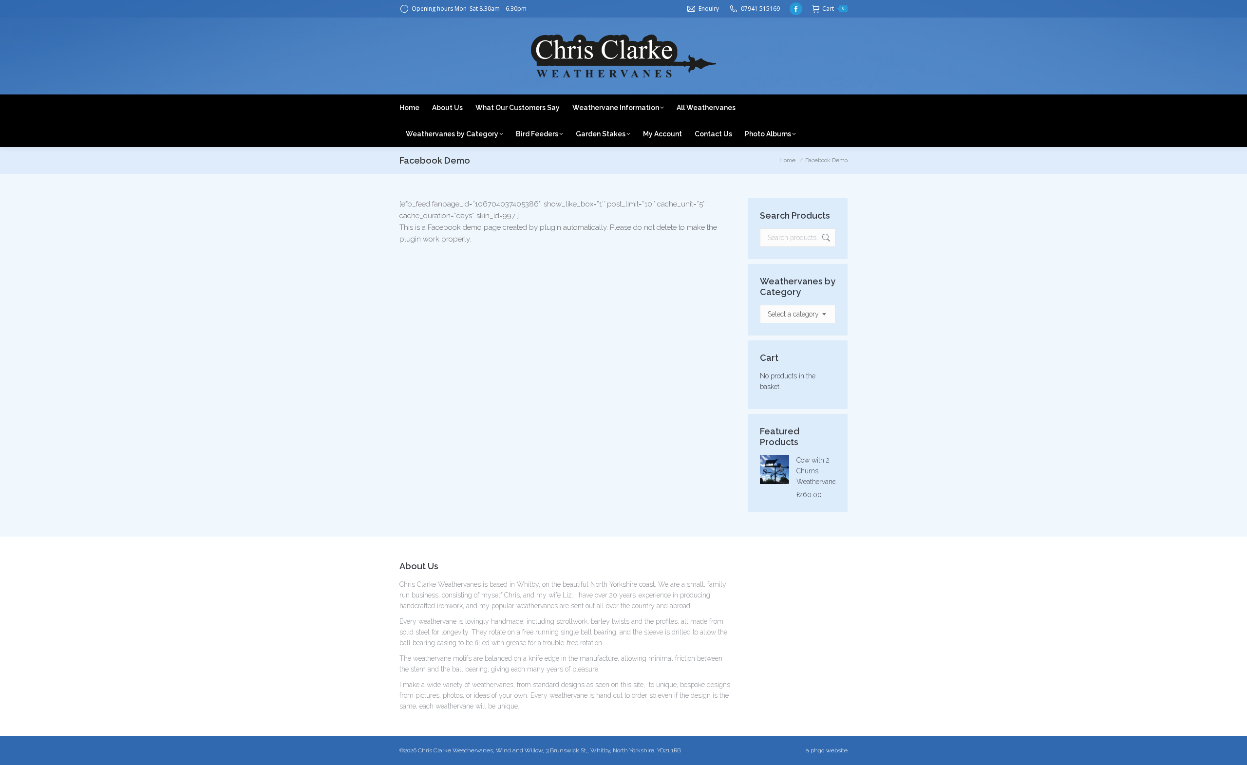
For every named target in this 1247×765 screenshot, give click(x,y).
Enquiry (709, 8)
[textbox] (793, 314)
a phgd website (827, 750)
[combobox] (797, 314)
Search (825, 237)
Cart (833, 8)
